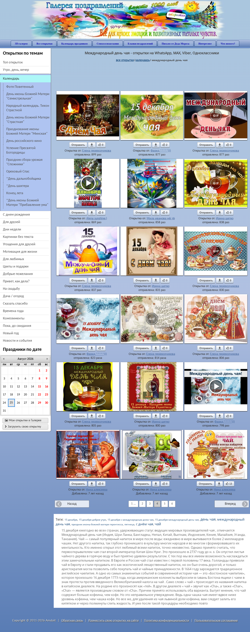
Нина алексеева (96, 489)
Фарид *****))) (161, 150)
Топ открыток (13, 62)
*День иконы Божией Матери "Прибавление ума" (27, 203)
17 (4, 394)
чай (158, 524)
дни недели (12, 229)
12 (18, 386)
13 (25, 386)
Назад (72, 504)
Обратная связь (72, 620)
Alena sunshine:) (96, 218)
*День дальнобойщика (23, 179)
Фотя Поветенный (20, 87)
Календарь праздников (74, 43)
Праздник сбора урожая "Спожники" (24, 162)
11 (11, 386)
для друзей (11, 222)
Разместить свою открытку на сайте (113, 620)
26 (18, 402)
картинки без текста (18, 237)
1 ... (133, 503)
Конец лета (14, 193)
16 (46, 386)
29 (39, 402)
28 (32, 402)
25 (11, 402)
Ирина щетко (224, 218)
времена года (13, 311)
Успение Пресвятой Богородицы (21, 150)
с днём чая (144, 524)
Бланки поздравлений (140, 43)
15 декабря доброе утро (92, 519)
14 (32, 386)
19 (18, 394)
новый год (11, 333)
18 (11, 394)
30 (46, 402)
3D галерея (21, 43)
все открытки (125, 60)
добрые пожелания (18, 274)
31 (4, 410)
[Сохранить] (92, 145)
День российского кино (24, 141)
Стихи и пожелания (108, 43)
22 (39, 394)
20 (25, 394)
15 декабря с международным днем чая (131, 519)
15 (39, 386)
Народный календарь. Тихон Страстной (27, 108)
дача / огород (13, 296)
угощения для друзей (19, 244)
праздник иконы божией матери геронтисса (97, 524)
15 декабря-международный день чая (177, 519)
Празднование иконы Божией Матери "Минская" (26, 131)
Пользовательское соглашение (216, 620)
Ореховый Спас (17, 171)
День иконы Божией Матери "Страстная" (27, 120)
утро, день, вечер (16, 70)
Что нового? (228, 43)
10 (4, 386)
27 (25, 402)
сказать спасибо (15, 304)
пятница (129, 524)
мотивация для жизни (20, 252)
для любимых (13, 259)
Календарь (143, 60)
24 (4, 402)
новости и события (17, 341)
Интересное (205, 43)
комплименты (13, 318)
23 (46, 394)
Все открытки (44, 43)
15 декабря (71, 519)
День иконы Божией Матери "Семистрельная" (27, 96)
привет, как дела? (16, 281)
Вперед (230, 504)
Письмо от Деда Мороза (175, 43)
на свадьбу (11, 289)
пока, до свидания (17, 326)
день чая (208, 519)
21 (32, 394)
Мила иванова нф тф (161, 218)
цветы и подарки (16, 266)
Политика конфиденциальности (166, 620)
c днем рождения (16, 215)
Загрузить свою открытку (23, 426)
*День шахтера (17, 186)
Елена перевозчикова (96, 150)
